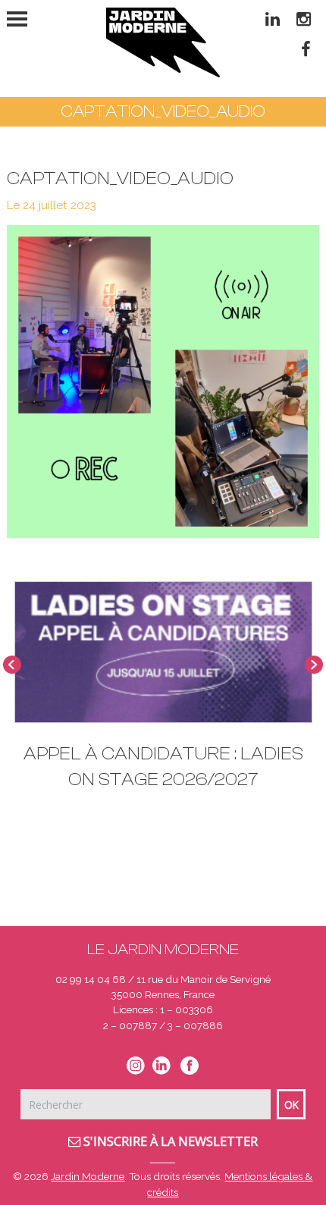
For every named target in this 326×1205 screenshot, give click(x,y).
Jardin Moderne (87, 1176)
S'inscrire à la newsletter (169, 1141)
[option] (163, 692)
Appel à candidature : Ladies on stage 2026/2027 (163, 766)
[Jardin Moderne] (163, 42)
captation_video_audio (120, 178)
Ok (291, 1104)
